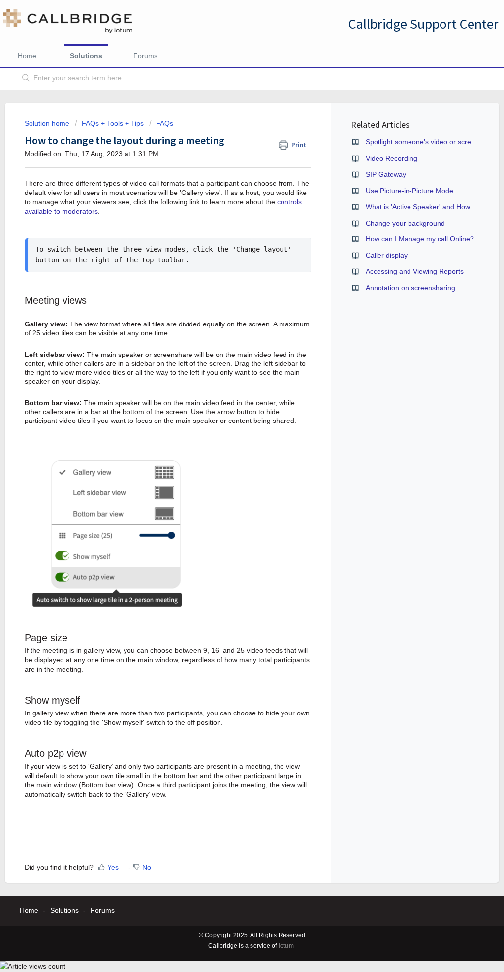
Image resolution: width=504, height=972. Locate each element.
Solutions (86, 56)
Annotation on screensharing (410, 288)
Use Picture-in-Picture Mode (409, 190)
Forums (145, 56)
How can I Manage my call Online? (420, 239)
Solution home (48, 123)
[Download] (234, 365)
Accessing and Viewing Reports (415, 271)
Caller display (387, 255)
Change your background (405, 223)
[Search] (26, 79)
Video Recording (391, 158)
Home (27, 56)
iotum (286, 945)
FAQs (164, 123)
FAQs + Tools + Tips (113, 123)
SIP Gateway (386, 174)
